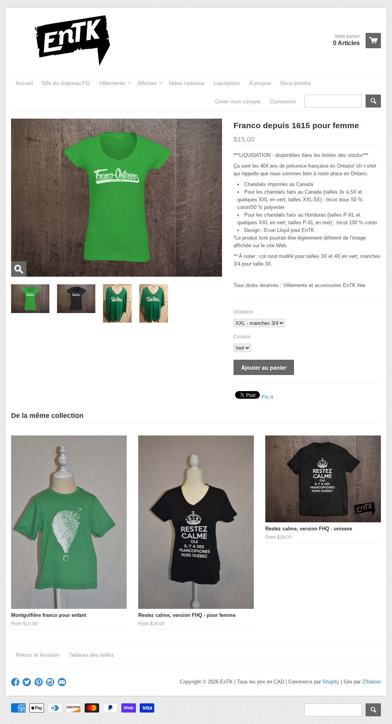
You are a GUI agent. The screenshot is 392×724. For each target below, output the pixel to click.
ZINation (371, 682)
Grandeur (243, 312)
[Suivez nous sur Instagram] (51, 682)
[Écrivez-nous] (63, 682)
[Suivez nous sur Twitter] (28, 682)
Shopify (330, 682)
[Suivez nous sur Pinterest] (39, 682)
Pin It (267, 397)
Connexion (283, 101)
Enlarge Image (18, 269)
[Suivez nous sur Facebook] (16, 682)
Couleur (242, 336)
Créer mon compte (238, 101)
